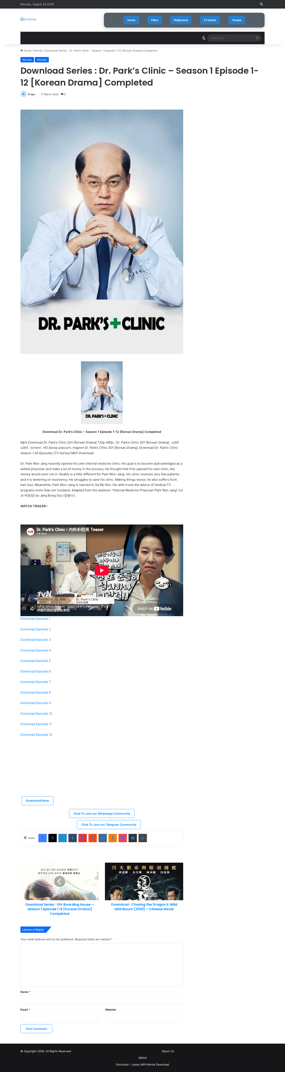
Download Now (37, 801)
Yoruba (236, 20)
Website (110, 1009)
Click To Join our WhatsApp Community (101, 813)
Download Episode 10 (36, 714)
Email (25, 1009)
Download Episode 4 (35, 650)
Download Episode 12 (36, 735)
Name (25, 992)
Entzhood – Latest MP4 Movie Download (142, 1064)
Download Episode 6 (35, 671)
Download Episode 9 (35, 703)
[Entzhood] (28, 19)
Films (154, 20)
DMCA (143, 1057)
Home (131, 20)
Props (31, 94)
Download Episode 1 (35, 619)
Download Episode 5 (35, 661)
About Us (168, 1051)
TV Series (210, 20)
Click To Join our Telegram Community (108, 824)
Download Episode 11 (36, 724)
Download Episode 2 (35, 629)
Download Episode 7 (35, 682)
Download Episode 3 (35, 640)
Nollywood (181, 20)
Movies (42, 59)
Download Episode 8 (35, 692)
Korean (38, 50)
